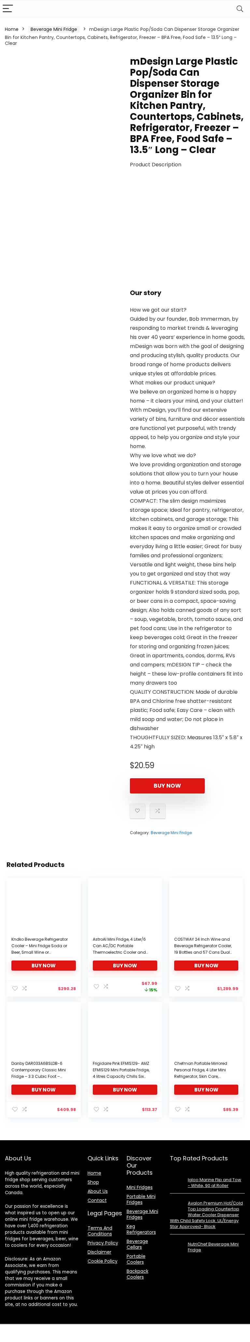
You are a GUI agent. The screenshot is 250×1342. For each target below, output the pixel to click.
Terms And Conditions (100, 1231)
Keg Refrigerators (141, 1229)
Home (12, 29)
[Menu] (8, 9)
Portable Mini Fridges (141, 1199)
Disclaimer (99, 1252)
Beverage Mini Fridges (142, 1214)
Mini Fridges (140, 1187)
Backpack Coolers (137, 1274)
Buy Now (167, 786)
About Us (98, 1191)
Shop (93, 1182)
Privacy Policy (103, 1243)
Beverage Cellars (137, 1244)
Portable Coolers (136, 1259)
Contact (97, 1200)
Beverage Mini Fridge (54, 29)
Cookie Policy (103, 1261)
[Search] (240, 9)
